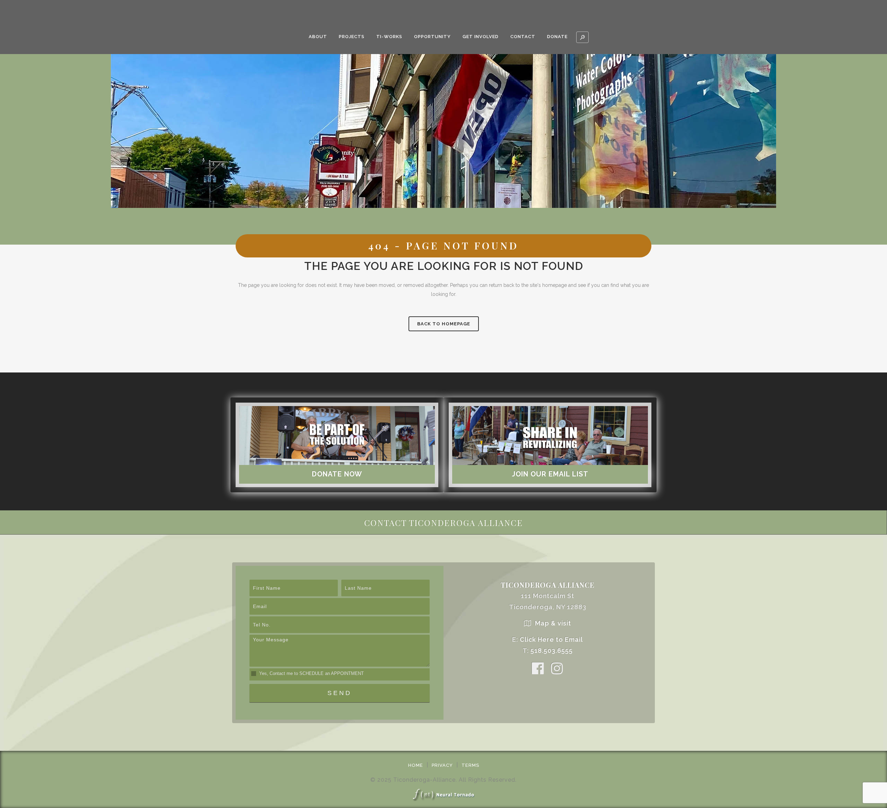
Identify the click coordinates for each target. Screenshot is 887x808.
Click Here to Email (551, 639)
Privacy (442, 765)
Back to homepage (443, 323)
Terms (470, 765)
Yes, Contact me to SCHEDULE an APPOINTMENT (311, 673)
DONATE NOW (337, 474)
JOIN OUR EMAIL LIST (550, 474)
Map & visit (553, 623)
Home (415, 765)
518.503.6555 (551, 650)
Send (339, 693)
